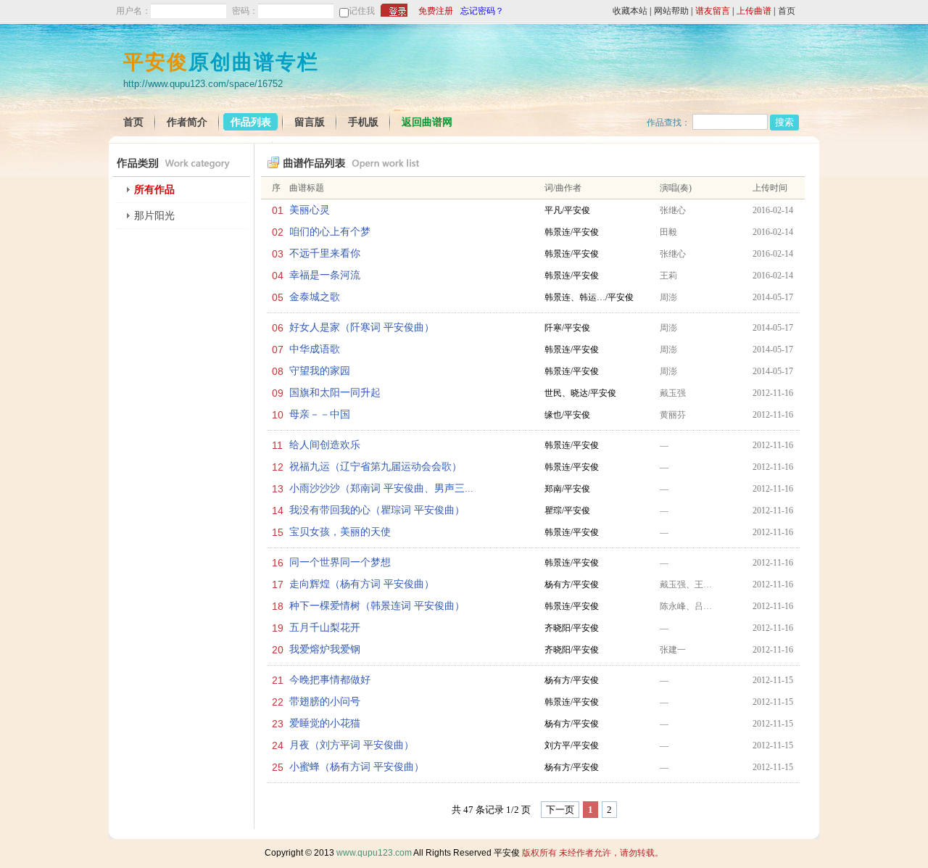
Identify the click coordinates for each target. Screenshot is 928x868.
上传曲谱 (754, 11)
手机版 (363, 122)
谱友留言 (712, 11)
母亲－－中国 (319, 414)
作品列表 (251, 122)
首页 (786, 11)
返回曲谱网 (427, 122)
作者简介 (187, 122)
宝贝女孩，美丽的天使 (340, 531)
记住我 (362, 11)
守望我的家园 (319, 370)
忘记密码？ (482, 11)
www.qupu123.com (374, 853)
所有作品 (154, 189)
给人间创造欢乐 (324, 444)
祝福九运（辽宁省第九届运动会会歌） (375, 466)
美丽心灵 (309, 209)
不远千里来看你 (324, 253)
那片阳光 (154, 215)
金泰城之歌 (314, 297)
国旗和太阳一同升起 (335, 392)
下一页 (560, 809)
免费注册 (435, 11)
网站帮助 (671, 11)
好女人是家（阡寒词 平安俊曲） (361, 327)
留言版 (309, 122)
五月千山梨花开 (324, 627)
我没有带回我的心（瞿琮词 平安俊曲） (377, 510)
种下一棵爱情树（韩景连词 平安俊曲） (377, 605)
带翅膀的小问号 (324, 701)
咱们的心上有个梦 (329, 231)
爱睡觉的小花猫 (324, 723)
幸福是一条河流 (324, 275)
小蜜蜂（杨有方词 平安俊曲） (356, 766)
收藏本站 (630, 11)
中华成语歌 (314, 349)
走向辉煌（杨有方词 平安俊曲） (361, 584)
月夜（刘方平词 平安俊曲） (351, 745)
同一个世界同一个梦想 (340, 562)
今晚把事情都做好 (329, 679)
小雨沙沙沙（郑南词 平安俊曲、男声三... (381, 488)
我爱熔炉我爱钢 (324, 649)
